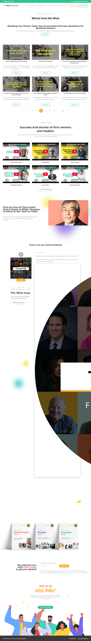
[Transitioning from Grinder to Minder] (74, 77)
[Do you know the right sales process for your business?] (16, 77)
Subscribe (64, 566)
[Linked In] (10, 1)
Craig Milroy (45, 162)
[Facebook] (3, 1)
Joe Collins (45, 185)
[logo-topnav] (10, 6)
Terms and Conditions (83, 638)
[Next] (68, 111)
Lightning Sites (22, 638)
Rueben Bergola (75, 185)
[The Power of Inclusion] (45, 45)
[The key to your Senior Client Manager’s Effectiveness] (74, 45)
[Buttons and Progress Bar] (20, 288)
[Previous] (23, 111)
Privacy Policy (72, 638)
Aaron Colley (75, 162)
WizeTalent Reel (16, 162)
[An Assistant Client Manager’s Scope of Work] (45, 77)
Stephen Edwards (16, 185)
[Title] (5, 1)
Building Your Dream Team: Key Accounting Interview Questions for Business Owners (46, 27)
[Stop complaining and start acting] (16, 45)
